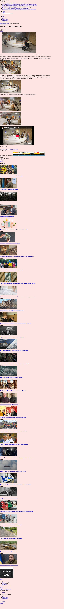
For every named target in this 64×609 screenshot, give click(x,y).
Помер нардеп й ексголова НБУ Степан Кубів (8, 498)
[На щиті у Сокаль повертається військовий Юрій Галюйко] (8, 174)
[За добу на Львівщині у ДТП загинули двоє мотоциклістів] (8, 536)
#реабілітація (8, 156)
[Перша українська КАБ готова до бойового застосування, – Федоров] (8, 469)
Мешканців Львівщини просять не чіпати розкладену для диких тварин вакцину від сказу (17, 256)
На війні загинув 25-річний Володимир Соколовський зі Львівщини (13, 390)
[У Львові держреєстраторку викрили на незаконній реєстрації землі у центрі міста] (8, 321)
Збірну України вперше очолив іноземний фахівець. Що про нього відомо (14, 444)
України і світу (4, 18)
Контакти (3, 21)
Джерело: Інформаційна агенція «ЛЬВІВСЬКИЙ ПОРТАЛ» (9, 149)
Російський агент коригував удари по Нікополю (9, 404)
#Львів (5, 156)
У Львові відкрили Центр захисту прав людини (9, 189)
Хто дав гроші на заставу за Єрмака (7, 216)
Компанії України (4, 584)
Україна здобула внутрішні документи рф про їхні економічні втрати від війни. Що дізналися (17, 283)
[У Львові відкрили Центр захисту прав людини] (8, 187)
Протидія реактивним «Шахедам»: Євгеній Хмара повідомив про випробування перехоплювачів (16, 7)
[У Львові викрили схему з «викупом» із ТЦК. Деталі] (7, 241)
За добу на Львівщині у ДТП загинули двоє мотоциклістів (11, 538)
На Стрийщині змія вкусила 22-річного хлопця (9, 551)
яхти (17, 156)
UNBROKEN (12, 156)
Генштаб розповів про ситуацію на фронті (8, 202)
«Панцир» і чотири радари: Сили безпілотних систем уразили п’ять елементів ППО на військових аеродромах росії (19, 5)
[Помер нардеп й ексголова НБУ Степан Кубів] (8, 496)
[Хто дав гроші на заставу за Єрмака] (8, 214)
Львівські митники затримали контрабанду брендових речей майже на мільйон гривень (16, 511)
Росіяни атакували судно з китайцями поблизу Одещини (11, 524)
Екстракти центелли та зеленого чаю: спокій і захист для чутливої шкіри (14, 229)
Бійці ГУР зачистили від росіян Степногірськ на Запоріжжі (11, 377)
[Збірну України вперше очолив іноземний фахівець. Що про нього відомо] (8, 442)
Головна (1, 23)
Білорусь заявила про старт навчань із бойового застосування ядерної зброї (14, 363)
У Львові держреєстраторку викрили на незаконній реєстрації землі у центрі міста (15, 323)
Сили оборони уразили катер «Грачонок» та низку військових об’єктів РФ (14, 350)
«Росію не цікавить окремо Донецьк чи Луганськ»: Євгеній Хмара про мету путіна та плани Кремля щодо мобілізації (19, 4)
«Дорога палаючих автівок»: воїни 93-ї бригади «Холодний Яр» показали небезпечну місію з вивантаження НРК (19, 9)
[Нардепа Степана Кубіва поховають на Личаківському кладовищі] (8, 335)
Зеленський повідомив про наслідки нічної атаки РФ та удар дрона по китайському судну (17, 457)
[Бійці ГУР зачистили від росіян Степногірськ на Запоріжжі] (8, 375)
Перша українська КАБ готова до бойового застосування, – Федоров (13, 471)
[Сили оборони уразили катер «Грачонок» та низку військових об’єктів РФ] (8, 348)
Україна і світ (4, 583)
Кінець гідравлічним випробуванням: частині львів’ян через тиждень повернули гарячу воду (17, 296)
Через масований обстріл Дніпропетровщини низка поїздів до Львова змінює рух (15, 484)
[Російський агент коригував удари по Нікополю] (8, 402)
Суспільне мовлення (5, 20)
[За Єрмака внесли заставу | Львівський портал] (8, 563)
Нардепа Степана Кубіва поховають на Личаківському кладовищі (12, 337)
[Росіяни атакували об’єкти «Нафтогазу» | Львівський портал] (8, 308)
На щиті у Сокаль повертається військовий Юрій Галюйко (11, 176)
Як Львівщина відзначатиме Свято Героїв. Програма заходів (11, 270)
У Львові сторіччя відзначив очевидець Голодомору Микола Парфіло (13, 417)
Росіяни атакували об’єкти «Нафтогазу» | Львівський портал (11, 310)
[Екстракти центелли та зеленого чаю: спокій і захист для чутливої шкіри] (8, 227)
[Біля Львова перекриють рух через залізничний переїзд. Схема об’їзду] (8, 429)
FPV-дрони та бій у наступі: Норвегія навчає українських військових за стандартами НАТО (15, 8)
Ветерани (15, 156)
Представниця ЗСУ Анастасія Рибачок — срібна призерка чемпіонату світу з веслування (15, 3)
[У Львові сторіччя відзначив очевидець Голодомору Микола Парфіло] (8, 415)
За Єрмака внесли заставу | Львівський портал (9, 565)
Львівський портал (5, 19)
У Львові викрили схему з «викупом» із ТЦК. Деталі (10, 243)
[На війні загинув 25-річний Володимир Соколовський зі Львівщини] (8, 388)
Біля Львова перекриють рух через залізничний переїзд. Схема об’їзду (13, 431)
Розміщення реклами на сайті (4, 588)
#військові (1, 156)
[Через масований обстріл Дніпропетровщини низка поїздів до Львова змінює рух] (8, 482)
